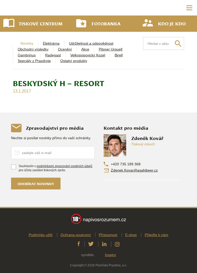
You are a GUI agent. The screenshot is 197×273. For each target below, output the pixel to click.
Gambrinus (27, 55)
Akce (85, 49)
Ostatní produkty (73, 61)
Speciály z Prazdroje (34, 61)
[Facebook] (78, 244)
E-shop (131, 235)
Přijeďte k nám (156, 235)
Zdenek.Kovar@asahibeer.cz (134, 170)
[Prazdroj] (25, 8)
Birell (119, 55)
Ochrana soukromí (76, 235)
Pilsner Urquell (110, 49)
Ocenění (65, 49)
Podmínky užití (41, 235)
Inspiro (110, 255)
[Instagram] (117, 244)
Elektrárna (51, 43)
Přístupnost (108, 235)
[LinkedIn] (104, 244)
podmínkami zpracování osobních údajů (64, 166)
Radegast (53, 55)
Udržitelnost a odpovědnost (91, 43)
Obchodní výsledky (33, 49)
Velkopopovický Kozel (87, 55)
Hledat (178, 43)
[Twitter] (91, 244)
